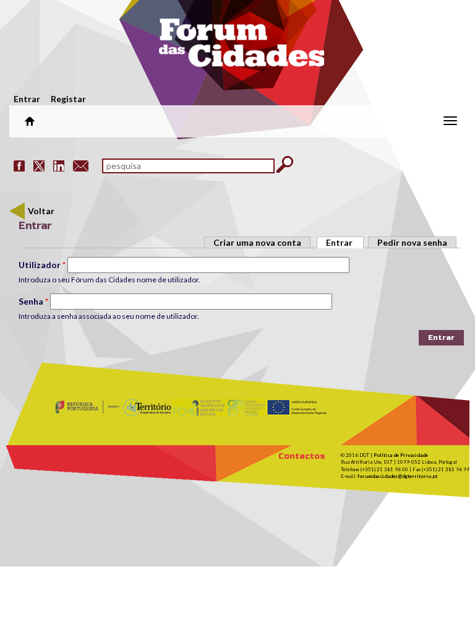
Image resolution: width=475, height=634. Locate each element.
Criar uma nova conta (257, 242)
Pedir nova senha (412, 242)
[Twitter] (39, 165)
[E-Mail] (80, 165)
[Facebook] (19, 165)
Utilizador (42, 264)
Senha (33, 301)
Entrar (27, 98)
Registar (68, 98)
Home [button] (29, 121)
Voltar (41, 211)
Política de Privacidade (401, 455)
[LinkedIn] (58, 165)
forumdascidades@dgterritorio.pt (397, 476)
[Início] (241, 46)
